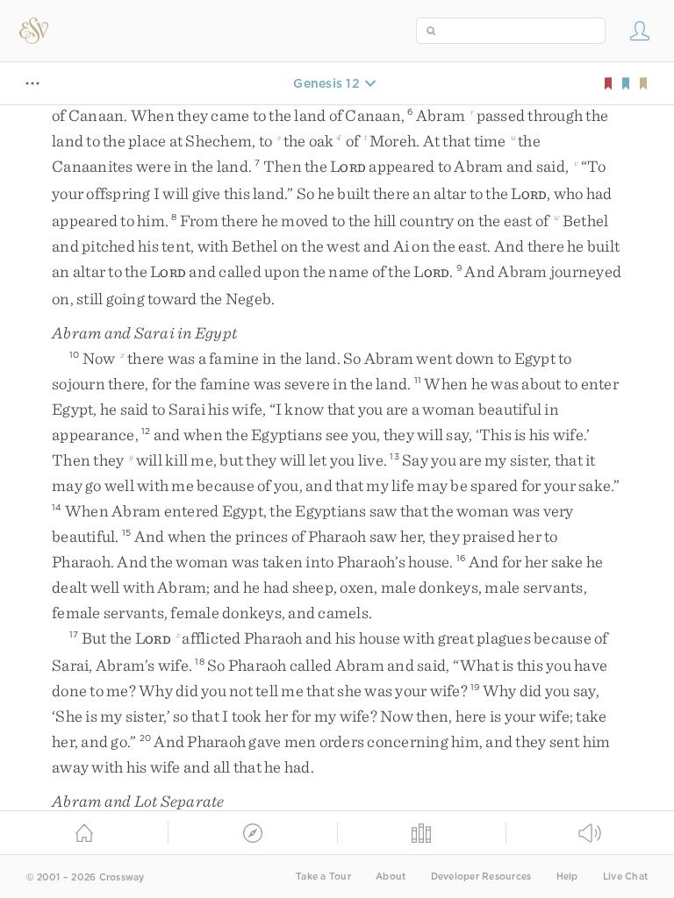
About (390, 876)
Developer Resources (481, 876)
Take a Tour (323, 876)
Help (567, 876)
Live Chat (625, 876)
